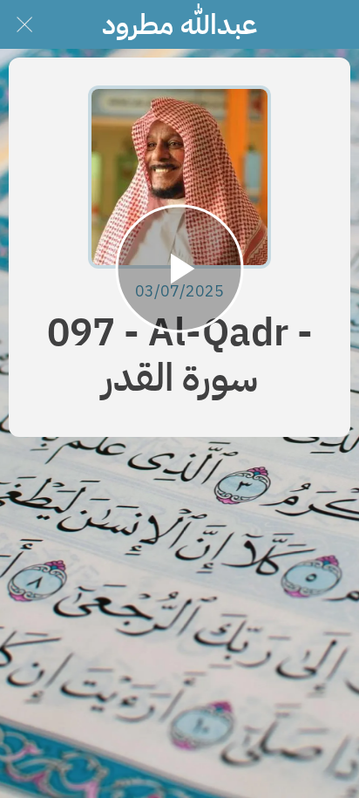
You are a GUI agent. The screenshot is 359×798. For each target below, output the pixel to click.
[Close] (24, 24)
